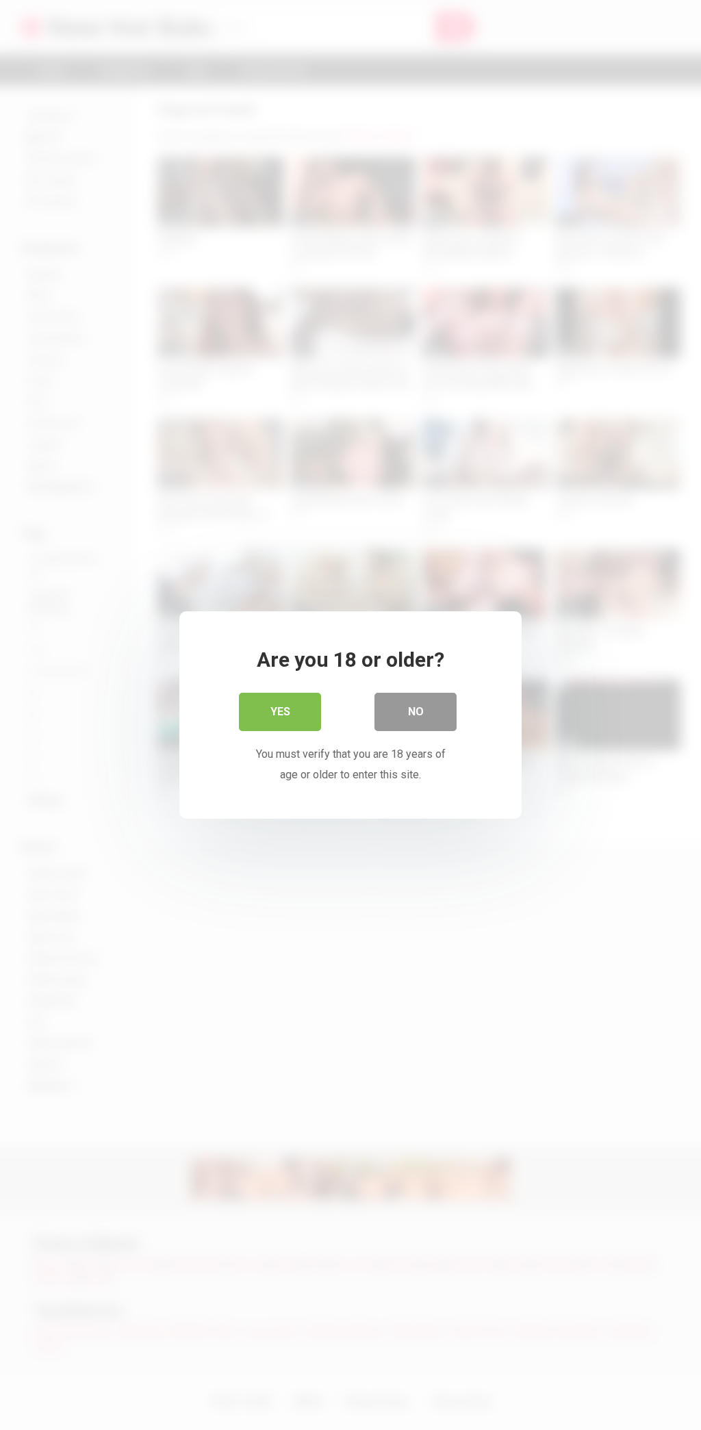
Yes (280, 711)
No (416, 711)
